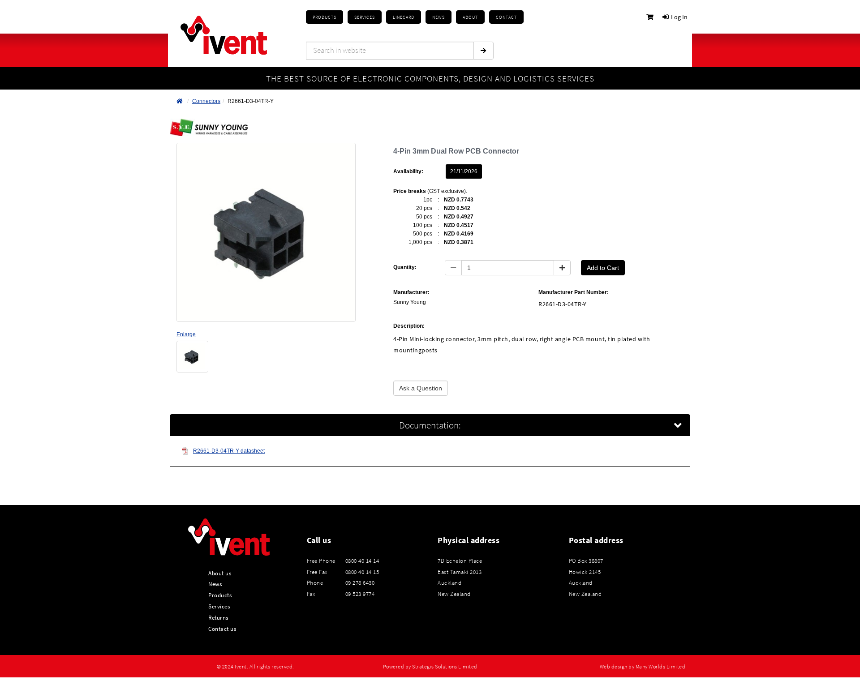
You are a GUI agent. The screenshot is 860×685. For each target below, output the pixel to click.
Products (324, 17)
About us (219, 573)
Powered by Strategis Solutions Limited (430, 666)
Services (219, 606)
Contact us (222, 629)
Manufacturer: (411, 292)
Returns (218, 617)
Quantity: (405, 267)
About (470, 17)
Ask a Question (420, 388)
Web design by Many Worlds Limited (643, 666)
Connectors (206, 101)
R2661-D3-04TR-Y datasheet (229, 451)
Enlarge (186, 334)
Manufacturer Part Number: (573, 292)
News (215, 584)
